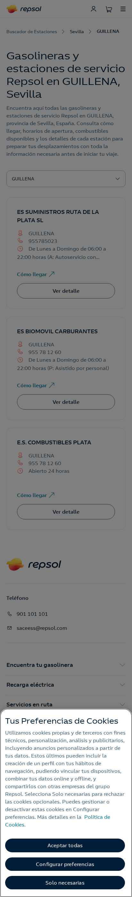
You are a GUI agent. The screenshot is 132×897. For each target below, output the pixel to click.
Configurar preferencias (65, 864)
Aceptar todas (65, 845)
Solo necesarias (64, 882)
